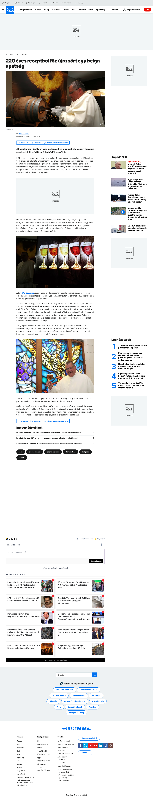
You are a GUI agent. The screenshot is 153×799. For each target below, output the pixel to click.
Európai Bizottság (76, 713)
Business (56, 9)
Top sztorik (119, 157)
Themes (20, 737)
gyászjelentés (98, 701)
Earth (90, 9)
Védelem (92, 707)
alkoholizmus (34, 452)
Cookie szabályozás (65, 754)
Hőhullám (53, 701)
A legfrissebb (26, 9)
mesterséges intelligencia (74, 701)
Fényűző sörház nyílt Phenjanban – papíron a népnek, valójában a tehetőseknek (47, 438)
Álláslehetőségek (64, 766)
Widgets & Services (44, 761)
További (60, 737)
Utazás (66, 9)
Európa (38, 9)
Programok (21, 771)
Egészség (100, 9)
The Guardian (28, 293)
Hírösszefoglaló (43, 744)
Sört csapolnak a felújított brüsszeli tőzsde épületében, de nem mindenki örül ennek (49, 444)
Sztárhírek (96, 696)
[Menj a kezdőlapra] (10, 10)
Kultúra (82, 9)
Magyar (6, 3)
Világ (46, 9)
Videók (19, 767)
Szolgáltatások (43, 737)
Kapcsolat (61, 763)
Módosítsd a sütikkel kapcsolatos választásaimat (65, 777)
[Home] (6, 54)
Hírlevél (84, 753)
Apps (39, 758)
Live (147, 9)
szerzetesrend (53, 452)
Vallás (21, 458)
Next (74, 9)
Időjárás (40, 748)
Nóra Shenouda (24, 134)
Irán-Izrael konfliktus (64, 690)
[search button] (75, 3)
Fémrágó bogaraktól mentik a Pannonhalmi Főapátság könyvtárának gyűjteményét (48, 432)
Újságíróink (21, 774)
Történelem (70, 452)
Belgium (24, 54)
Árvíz (59, 707)
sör (20, 452)
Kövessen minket (43, 754)
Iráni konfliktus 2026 (88, 690)
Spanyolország (79, 696)
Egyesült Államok (75, 707)
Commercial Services (65, 744)
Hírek (11, 54)
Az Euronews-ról (63, 741)
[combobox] (88, 3)
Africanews (41, 764)
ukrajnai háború (59, 696)
